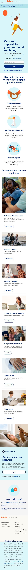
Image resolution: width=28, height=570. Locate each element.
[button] (7, 524)
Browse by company (17, 58)
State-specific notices (19, 528)
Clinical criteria (21, 531)
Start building (9, 321)
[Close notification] (26, 544)
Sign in (16, 476)
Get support (9, 385)
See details (8, 290)
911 (4, 508)
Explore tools (9, 258)
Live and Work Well (19, 524)
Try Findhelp (9, 418)
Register (14, 472)
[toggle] (2, 2)
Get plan (8, 353)
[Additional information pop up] (23, 54)
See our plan (9, 226)
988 (13, 6)
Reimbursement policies (21, 533)
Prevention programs (5, 526)
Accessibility (17, 526)
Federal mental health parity (21, 529)
